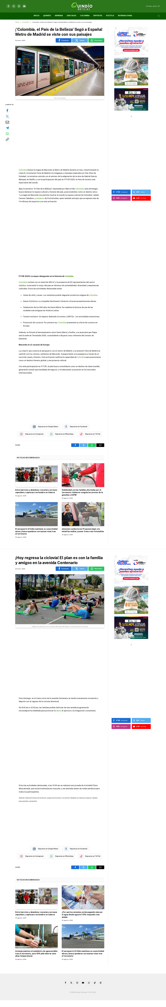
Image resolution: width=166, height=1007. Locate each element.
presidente (39, 198)
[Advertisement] (60, 134)
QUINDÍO (47, 16)
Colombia (23, 170)
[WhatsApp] (7, 133)
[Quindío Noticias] (83, 6)
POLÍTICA (110, 16)
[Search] (158, 15)
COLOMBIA (85, 16)
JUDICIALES (71, 16)
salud (58, 711)
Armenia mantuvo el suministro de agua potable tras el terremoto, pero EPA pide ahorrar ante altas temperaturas (36, 953)
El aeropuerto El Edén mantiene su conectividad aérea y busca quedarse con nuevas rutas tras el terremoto (36, 531)
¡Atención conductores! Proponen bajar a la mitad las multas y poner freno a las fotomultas (83, 530)
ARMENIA (59, 16)
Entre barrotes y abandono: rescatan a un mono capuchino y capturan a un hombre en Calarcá (36, 491)
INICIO (36, 16)
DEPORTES (97, 16)
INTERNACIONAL (125, 16)
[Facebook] (7, 110)
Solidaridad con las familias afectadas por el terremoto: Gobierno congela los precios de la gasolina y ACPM (82, 492)
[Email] (7, 122)
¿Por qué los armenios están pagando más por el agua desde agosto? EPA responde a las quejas (82, 914)
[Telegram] (7, 128)
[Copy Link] (7, 139)
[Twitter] (7, 116)
